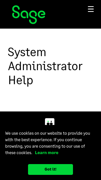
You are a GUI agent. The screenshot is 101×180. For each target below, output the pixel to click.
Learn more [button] (45, 152)
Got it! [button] (51, 169)
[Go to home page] (50, 15)
